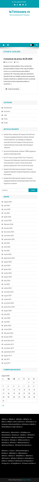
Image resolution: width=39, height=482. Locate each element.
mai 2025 (7, 250)
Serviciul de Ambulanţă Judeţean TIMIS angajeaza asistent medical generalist (20, 152)
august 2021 (8, 295)
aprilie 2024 (7, 269)
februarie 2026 (8, 224)
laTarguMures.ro (16, 463)
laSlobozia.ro (19, 461)
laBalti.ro (33, 424)
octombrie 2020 (9, 303)
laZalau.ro (32, 463)
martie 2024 (8, 273)
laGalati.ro (23, 435)
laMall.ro (10, 421)
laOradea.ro (5, 442)
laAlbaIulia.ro (13, 453)
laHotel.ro (26, 419)
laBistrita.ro (29, 455)
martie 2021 (8, 299)
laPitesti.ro (13, 442)
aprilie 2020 (7, 325)
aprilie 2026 (7, 217)
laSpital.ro (19, 419)
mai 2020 (7, 322)
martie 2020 (8, 329)
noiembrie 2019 (9, 344)
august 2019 (8, 355)
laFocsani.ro (5, 440)
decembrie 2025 (9, 232)
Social (6, 123)
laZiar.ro (16, 421)
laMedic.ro (12, 419)
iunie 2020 (7, 318)
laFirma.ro (22, 421)
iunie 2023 (7, 280)
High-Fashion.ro (17, 427)
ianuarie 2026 (8, 228)
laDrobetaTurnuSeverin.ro (23, 445)
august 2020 (8, 310)
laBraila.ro (14, 458)
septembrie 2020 (9, 307)
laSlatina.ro (11, 461)
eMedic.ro (5, 419)
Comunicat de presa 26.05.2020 (18, 59)
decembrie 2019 (9, 340)
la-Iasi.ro (12, 450)
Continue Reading (13, 89)
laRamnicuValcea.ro (8, 445)
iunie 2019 (7, 363)
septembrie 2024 (9, 258)
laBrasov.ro (5, 450)
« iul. (3, 405)
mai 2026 (7, 213)
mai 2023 (7, 284)
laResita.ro (20, 458)
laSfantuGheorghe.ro (22, 450)
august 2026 (8, 202)
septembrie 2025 (9, 239)
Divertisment (8, 108)
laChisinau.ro (26, 424)
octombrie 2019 (9, 348)
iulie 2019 (7, 359)
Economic (7, 111)
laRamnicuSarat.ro (23, 442)
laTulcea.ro (25, 463)
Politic (6, 119)
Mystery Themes (26, 480)
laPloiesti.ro (31, 435)
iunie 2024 (7, 265)
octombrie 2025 (9, 235)
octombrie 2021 (9, 292)
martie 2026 (8, 220)
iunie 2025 (7, 247)
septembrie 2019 (9, 352)
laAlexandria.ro (23, 453)
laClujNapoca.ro (25, 432)
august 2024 (8, 262)
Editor (17, 62)
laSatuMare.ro (29, 458)
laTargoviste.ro (28, 461)
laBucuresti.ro (15, 432)
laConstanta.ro (6, 435)
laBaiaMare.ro (20, 455)
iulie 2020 (7, 314)
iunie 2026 (7, 209)
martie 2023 (8, 288)
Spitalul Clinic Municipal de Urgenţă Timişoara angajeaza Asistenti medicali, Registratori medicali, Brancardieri (20, 171)
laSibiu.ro (4, 461)
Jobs (5, 115)
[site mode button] (32, 45)
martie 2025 (8, 254)
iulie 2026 (7, 205)
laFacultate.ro (30, 421)
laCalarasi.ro (22, 437)
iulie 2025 (7, 243)
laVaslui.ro (5, 453)
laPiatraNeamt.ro (7, 427)
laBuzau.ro (14, 437)
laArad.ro (4, 455)
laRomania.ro (6, 432)
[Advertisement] (19, 32)
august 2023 (8, 277)
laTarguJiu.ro (6, 463)
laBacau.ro (11, 455)
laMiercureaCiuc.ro (24, 440)
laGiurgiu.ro (14, 440)
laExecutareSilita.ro (15, 424)
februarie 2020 (8, 333)
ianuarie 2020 (8, 337)
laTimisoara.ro (19, 12)
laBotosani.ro (6, 458)
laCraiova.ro (15, 435)
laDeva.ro (30, 437)
